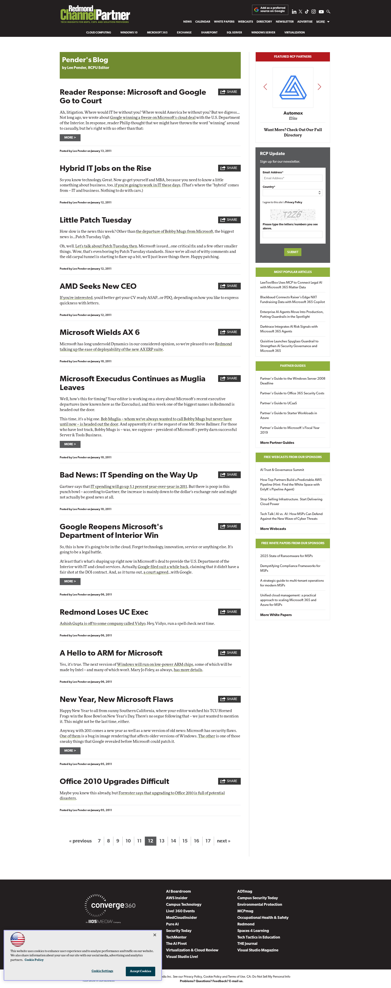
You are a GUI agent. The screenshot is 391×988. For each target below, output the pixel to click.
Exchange (184, 32)
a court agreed (155, 572)
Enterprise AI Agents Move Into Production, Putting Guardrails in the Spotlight (292, 315)
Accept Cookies (140, 971)
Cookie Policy (212, 977)
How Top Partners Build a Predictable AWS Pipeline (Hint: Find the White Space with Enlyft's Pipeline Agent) (291, 484)
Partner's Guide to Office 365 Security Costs (292, 393)
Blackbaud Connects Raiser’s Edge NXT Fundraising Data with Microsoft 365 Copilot (292, 300)
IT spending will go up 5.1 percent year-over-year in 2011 (139, 487)
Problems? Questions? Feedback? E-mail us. (211, 981)
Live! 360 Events (180, 911)
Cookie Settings (102, 971)
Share (232, 92)
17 (208, 841)
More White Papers (276, 615)
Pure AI (172, 924)
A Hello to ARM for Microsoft (111, 654)
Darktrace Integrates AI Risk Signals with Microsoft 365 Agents (289, 329)
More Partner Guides (277, 443)
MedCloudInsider (181, 918)
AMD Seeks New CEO (98, 287)
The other (206, 736)
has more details (188, 670)
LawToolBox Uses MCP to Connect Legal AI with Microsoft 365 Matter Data (291, 285)
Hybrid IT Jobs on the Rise (105, 169)
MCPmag (245, 911)
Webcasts (245, 21)
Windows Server (263, 32)
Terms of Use (236, 977)
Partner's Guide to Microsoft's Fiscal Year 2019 (289, 430)
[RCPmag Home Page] (95, 15)
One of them (70, 736)
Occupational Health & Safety (262, 918)
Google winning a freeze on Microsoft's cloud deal (153, 118)
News (187, 21)
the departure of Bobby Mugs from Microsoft (174, 231)
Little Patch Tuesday (95, 221)
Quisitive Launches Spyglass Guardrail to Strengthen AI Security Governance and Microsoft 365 (289, 346)
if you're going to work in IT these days (147, 185)
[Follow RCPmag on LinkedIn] (294, 13)
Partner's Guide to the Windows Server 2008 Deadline (292, 381)
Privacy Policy (293, 202)
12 (150, 841)
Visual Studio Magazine (257, 950)
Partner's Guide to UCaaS (278, 403)
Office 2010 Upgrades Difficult (114, 782)
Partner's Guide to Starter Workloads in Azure (288, 416)
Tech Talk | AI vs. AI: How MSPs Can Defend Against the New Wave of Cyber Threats (291, 517)
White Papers (224, 21)
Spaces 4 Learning (253, 931)
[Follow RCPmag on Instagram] (313, 13)
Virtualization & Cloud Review (192, 950)
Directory (264, 21)
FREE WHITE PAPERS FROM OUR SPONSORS (292, 543)
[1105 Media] (103, 922)
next (319, 86)
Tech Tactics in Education (258, 937)
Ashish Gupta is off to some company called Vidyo (102, 624)
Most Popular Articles (293, 272)
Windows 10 (129, 32)
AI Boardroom (178, 892)
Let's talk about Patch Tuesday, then (106, 246)
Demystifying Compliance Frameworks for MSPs (290, 569)
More (320, 22)
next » (224, 841)
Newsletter (285, 21)
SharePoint (209, 32)
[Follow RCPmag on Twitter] (300, 12)
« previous (80, 841)
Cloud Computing (98, 32)
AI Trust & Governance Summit (282, 470)
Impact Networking (293, 107)
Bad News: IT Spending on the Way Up (129, 476)
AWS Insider (177, 898)
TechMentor (176, 937)
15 (185, 841)
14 (173, 841)
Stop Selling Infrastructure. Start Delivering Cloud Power (291, 502)
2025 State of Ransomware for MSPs (286, 556)
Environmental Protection (259, 905)
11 (139, 841)
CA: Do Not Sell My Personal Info (268, 977)
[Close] (155, 935)
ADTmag (244, 892)
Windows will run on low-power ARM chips (155, 664)
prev (265, 86)
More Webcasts (273, 529)
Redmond (246, 924)
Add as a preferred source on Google (272, 10)
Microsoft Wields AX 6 (100, 333)
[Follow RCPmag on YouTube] (321, 12)
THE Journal (247, 944)
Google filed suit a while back (163, 567)
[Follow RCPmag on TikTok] (307, 13)
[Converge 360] (110, 906)
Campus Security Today (257, 898)
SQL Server (234, 32)
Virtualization (294, 32)
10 (128, 841)
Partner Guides (293, 366)
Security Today (178, 931)
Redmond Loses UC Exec (104, 613)
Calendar (202, 21)
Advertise (304, 21)
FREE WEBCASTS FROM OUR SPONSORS (293, 457)
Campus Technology (183, 905)
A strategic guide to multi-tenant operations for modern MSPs (292, 583)
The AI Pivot (176, 944)
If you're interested (76, 298)
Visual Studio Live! (182, 957)
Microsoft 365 (157, 32)
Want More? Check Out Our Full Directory (293, 132)
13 (162, 841)
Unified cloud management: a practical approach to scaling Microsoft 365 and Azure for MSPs (288, 600)
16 (196, 841)
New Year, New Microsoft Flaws (116, 700)
